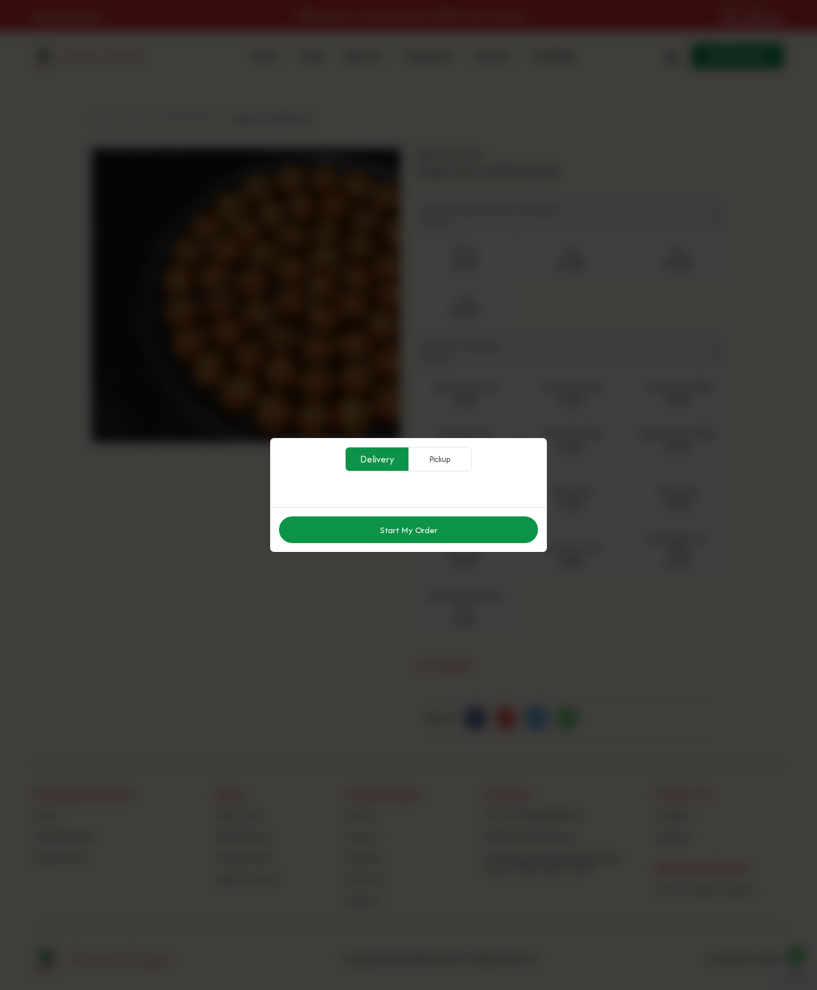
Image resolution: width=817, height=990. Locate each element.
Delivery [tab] (377, 459)
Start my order (408, 530)
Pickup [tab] (440, 459)
